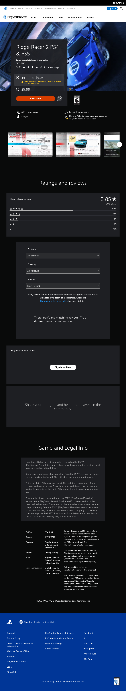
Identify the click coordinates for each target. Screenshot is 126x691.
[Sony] (119, 4)
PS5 (19, 8)
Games (27, 8)
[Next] (119, 144)
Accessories (49, 8)
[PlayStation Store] (16, 16)
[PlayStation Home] (5, 9)
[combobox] (63, 255)
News (60, 8)
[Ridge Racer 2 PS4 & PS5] (30, 144)
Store (12, 8)
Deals (60, 17)
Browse (90, 17)
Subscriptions (75, 17)
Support (70, 8)
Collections (47, 17)
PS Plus (37, 8)
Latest (34, 17)
